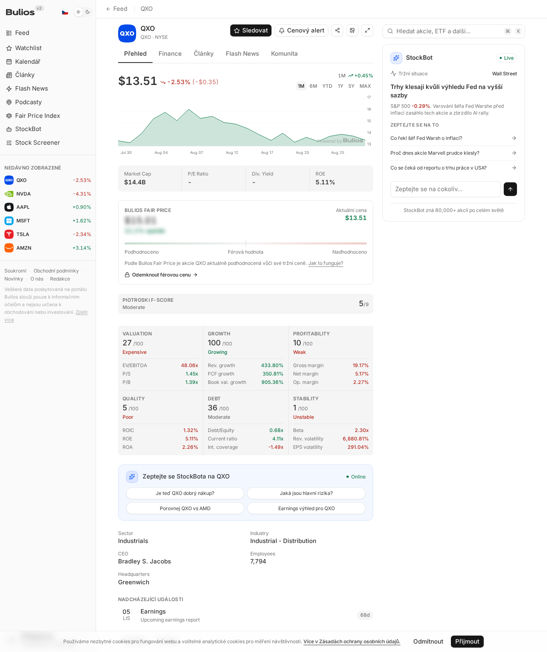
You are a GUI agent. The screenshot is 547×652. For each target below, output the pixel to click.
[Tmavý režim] (83, 12)
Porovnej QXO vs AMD (185, 508)
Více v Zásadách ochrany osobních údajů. (352, 641)
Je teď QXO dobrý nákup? (185, 493)
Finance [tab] (170, 53)
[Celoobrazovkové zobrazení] (367, 30)
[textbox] (445, 189)
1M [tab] (301, 86)
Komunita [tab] (284, 53)
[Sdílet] (337, 30)
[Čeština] (65, 12)
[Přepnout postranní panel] (96, 326)
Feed (120, 8)
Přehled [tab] (135, 53)
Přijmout (467, 641)
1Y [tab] (340, 86)
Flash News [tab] (242, 53)
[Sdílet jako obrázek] (352, 30)
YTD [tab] (327, 86)
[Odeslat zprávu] (510, 189)
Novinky (13, 279)
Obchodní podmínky (56, 271)
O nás (36, 279)
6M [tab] (313, 86)
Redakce (60, 279)
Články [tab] (204, 53)
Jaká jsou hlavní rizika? (306, 493)
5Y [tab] (351, 86)
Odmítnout (428, 641)
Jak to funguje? (325, 263)
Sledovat (255, 30)
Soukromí (15, 271)
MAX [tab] (365, 86)
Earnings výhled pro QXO (306, 508)
